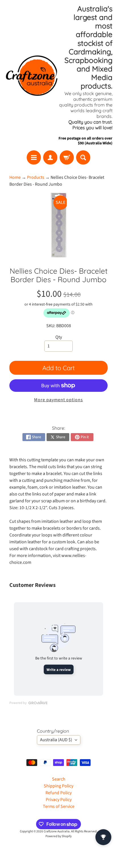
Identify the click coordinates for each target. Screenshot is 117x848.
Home (15, 177)
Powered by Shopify (58, 836)
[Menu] (34, 157)
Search (58, 779)
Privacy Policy (59, 799)
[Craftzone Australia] (31, 75)
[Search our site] (83, 157)
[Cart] (67, 157)
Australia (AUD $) (56, 740)
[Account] (50, 157)
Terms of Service (58, 806)
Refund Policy (58, 793)
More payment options (58, 400)
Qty (58, 337)
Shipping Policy (58, 786)
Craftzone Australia (57, 831)
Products (35, 177)
